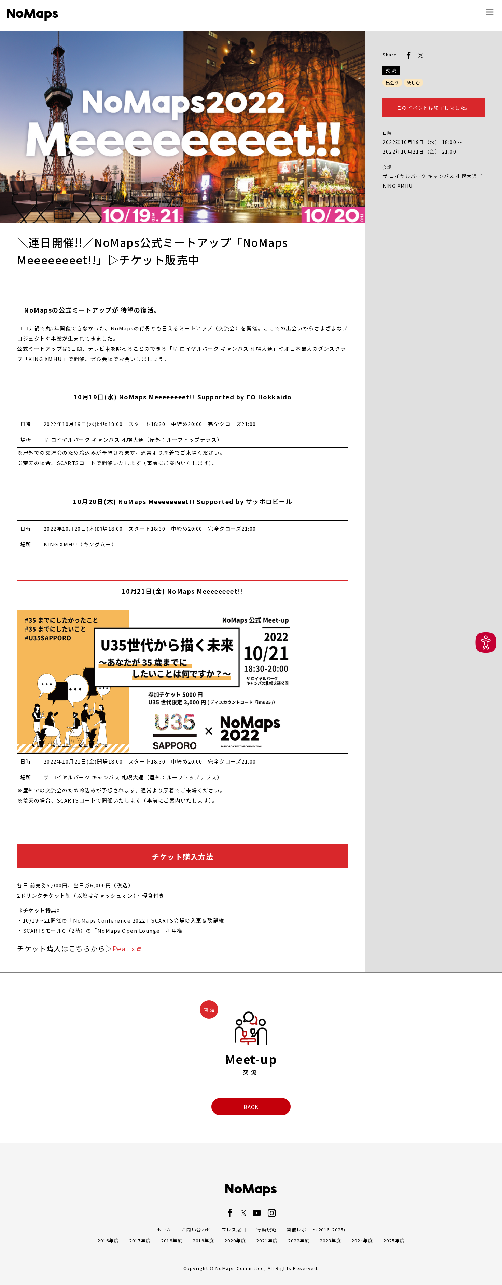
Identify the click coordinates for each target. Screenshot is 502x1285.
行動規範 (266, 1229)
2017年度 (140, 1240)
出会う (392, 82)
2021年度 (267, 1240)
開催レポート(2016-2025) (316, 1229)
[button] (486, 642)
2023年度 (330, 1240)
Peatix (124, 948)
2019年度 (203, 1240)
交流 (391, 70)
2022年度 (298, 1240)
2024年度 (362, 1240)
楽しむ (413, 82)
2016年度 (108, 1240)
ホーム (163, 1229)
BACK (251, 1106)
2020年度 (235, 1240)
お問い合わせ (196, 1229)
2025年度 (394, 1240)
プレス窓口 (234, 1229)
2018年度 (171, 1240)
